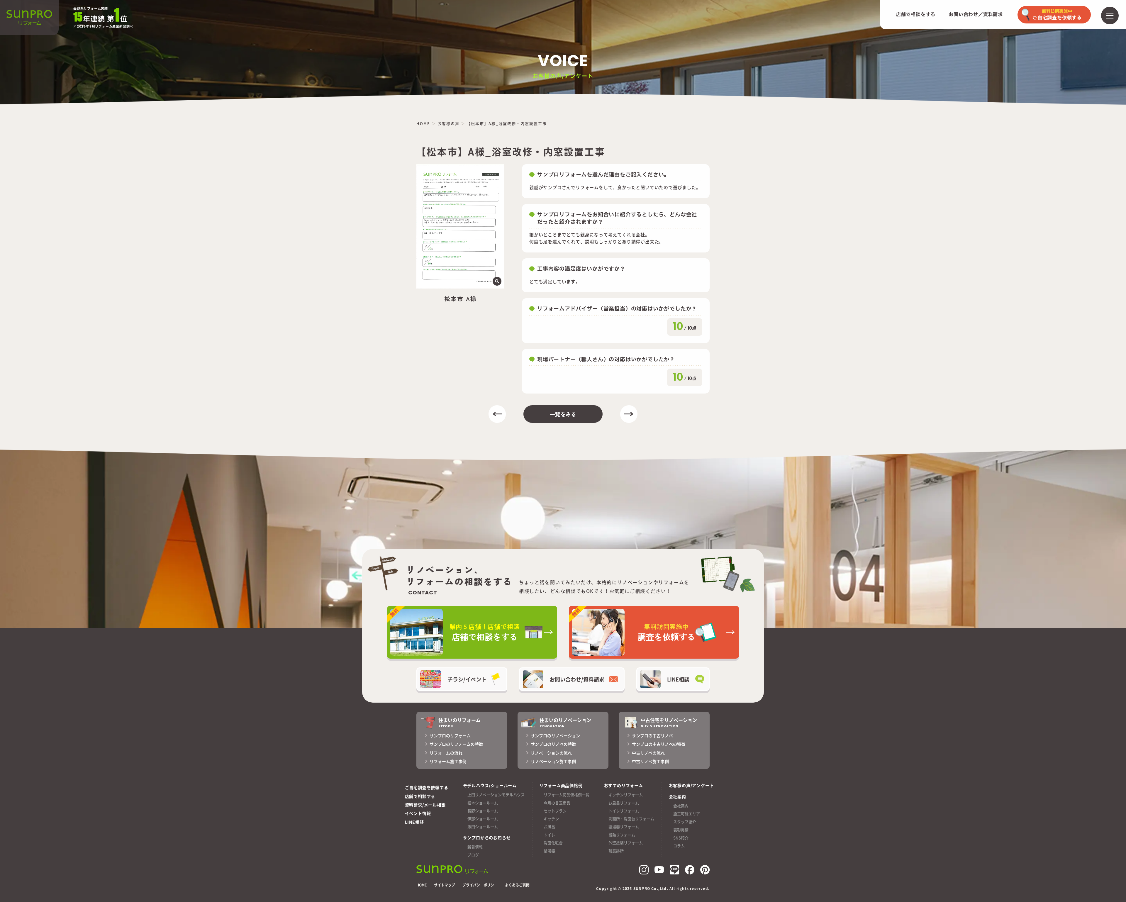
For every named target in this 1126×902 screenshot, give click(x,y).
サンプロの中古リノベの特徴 (658, 744)
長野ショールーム (482, 810)
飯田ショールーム (482, 826)
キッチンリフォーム (625, 794)
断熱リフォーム (621, 834)
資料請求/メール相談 (425, 805)
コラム (679, 845)
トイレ (549, 834)
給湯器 (549, 850)
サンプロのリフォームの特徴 (456, 744)
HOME (421, 885)
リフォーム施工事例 (448, 761)
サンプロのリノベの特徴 (553, 744)
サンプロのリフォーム (450, 735)
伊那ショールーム (482, 818)
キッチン (551, 818)
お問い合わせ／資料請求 (976, 14)
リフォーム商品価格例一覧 (566, 794)
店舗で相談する (420, 796)
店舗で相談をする (915, 14)
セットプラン (555, 810)
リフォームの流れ (446, 753)
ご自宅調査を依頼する (426, 787)
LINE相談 (414, 822)
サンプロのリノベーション (555, 735)
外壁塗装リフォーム (625, 842)
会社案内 (681, 805)
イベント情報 (418, 813)
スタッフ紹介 (684, 821)
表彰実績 (681, 830)
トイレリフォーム (623, 810)
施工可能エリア (686, 813)
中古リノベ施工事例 (650, 761)
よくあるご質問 (517, 885)
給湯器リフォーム (623, 826)
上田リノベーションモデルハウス (496, 794)
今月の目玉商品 (557, 803)
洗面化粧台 (553, 842)
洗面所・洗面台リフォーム (631, 818)
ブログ (473, 854)
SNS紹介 (681, 837)
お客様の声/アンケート (691, 785)
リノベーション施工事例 (553, 761)
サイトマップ (444, 885)
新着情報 (475, 847)
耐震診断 (616, 850)
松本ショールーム (482, 803)
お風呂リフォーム (623, 803)
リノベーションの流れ (551, 753)
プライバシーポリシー (480, 885)
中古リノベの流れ (648, 753)
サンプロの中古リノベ (652, 735)
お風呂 (549, 826)
